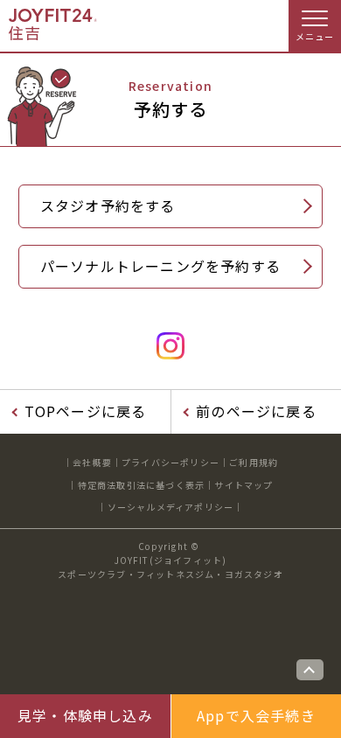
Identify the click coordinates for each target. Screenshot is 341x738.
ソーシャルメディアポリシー (171, 506)
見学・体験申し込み (85, 715)
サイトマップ (243, 484)
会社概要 (92, 462)
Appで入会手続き (256, 715)
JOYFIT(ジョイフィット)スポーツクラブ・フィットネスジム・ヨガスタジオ (170, 567)
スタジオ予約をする (108, 205)
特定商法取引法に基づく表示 (141, 484)
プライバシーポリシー (170, 462)
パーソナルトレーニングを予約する (160, 265)
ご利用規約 (253, 462)
